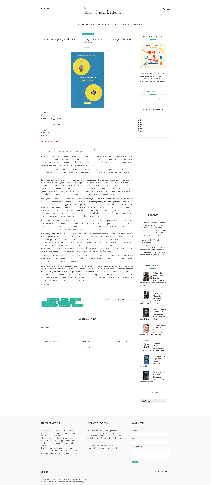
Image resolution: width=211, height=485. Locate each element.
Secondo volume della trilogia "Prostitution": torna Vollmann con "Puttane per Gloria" (153, 314)
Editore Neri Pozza (66, 302)
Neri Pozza (64, 305)
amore (64, 299)
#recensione (88, 34)
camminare (75, 299)
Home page (87, 342)
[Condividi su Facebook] (114, 299)
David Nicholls (49, 302)
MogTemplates (60, 480)
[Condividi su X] (118, 299)
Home (69, 24)
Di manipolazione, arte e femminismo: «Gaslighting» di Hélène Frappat (152, 345)
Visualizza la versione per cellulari (87, 348)
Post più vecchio (123, 342)
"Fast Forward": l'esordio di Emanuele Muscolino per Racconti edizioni (152, 377)
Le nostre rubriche (84, 24)
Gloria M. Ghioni (49, 305)
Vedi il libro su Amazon (50, 141)
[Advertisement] (153, 173)
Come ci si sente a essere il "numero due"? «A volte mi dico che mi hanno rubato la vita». (153, 330)
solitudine (77, 305)
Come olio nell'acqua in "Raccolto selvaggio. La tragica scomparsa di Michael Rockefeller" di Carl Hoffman (151, 297)
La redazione (103, 24)
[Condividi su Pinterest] (127, 299)
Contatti (138, 24)
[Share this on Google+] (123, 299)
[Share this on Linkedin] (132, 299)
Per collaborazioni (122, 24)
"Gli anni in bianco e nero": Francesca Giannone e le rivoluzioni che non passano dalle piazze (153, 279)
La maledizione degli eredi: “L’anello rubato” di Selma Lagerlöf (153, 361)
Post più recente (52, 342)
